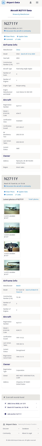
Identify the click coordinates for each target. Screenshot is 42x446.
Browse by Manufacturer (21, 14)
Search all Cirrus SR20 (28, 54)
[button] (30, 2)
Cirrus (18, 50)
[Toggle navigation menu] (37, 2)
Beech (18, 286)
